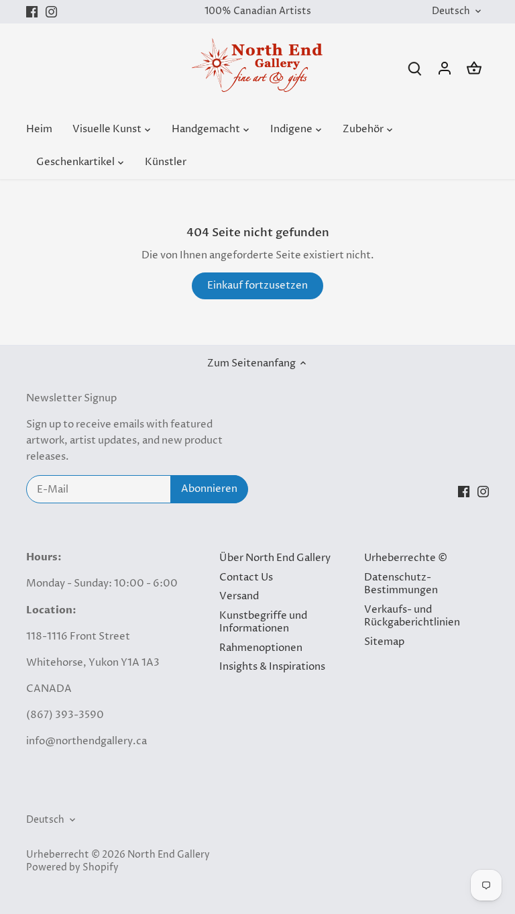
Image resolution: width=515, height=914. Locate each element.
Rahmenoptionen (260, 648)
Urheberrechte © (405, 558)
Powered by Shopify (72, 868)
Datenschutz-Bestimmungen (401, 584)
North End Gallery (168, 855)
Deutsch (451, 11)
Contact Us (246, 577)
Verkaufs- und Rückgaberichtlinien (412, 616)
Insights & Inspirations (272, 667)
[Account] (444, 68)
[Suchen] (415, 68)
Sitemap (384, 642)
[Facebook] (32, 12)
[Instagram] (51, 12)
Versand (239, 596)
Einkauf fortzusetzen (257, 285)
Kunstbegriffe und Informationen (263, 622)
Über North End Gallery (275, 558)
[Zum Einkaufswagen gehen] (474, 68)
